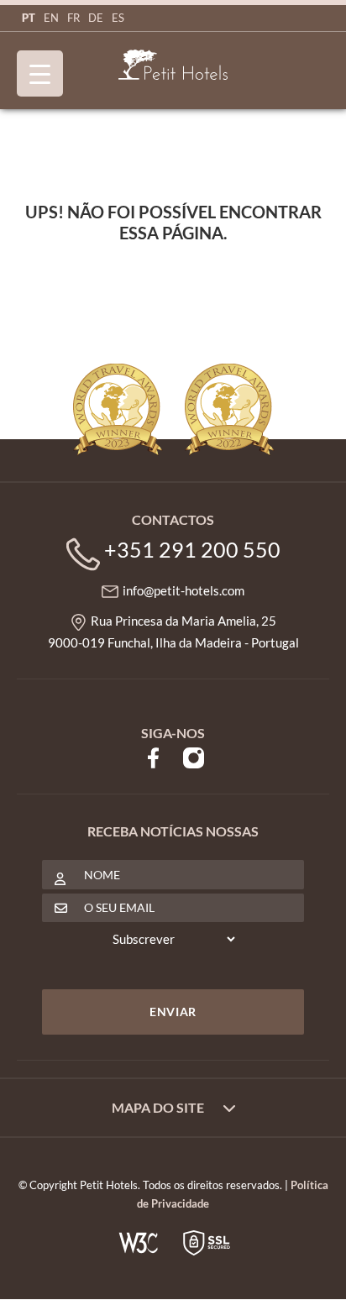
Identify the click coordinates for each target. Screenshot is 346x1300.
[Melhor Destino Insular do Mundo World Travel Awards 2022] (229, 410)
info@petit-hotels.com (183, 590)
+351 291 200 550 (192, 549)
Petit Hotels (173, 65)
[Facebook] (153, 755)
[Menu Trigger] (40, 73)
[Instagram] (193, 755)
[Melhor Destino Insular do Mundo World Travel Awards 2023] (117, 410)
